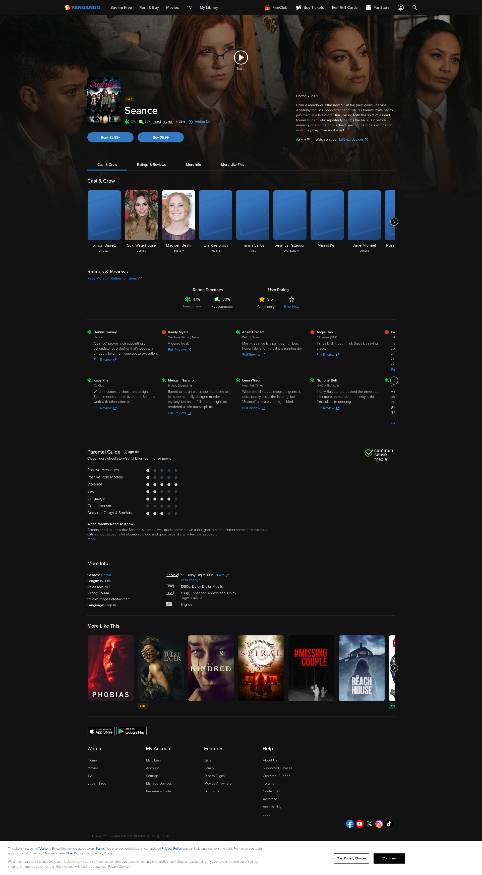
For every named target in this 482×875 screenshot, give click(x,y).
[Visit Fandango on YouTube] (359, 823)
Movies (93, 768)
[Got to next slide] (394, 221)
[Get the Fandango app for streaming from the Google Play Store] (131, 731)
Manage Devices (159, 783)
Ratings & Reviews (151, 164)
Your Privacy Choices (352, 858)
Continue (389, 858)
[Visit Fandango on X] (369, 823)
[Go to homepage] (83, 7)
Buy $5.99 (161, 137)
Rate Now (291, 307)
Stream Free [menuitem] (121, 7)
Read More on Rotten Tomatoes (112, 278)
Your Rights (75, 853)
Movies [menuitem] (172, 7)
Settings (152, 776)
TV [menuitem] (189, 7)
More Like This (232, 164)
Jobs (266, 814)
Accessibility (272, 807)
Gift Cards (211, 791)
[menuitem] (345, 7)
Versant (44, 849)
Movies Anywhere (218, 783)
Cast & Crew (107, 164)
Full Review (102, 360)
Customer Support (276, 776)
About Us (270, 760)
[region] (241, 858)
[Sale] (161, 668)
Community (266, 307)
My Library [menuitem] (209, 7)
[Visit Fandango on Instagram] (379, 823)
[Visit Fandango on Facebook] (350, 823)
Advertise (270, 799)
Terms (100, 849)
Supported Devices (277, 768)
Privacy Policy (172, 849)
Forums (268, 783)
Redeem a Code (158, 791)
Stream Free (97, 783)
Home (92, 760)
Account (152, 768)
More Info (193, 164)
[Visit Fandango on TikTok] (389, 823)
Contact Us (271, 791)
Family (209, 768)
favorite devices (351, 139)
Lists (207, 760)
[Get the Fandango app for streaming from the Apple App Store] (101, 731)
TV (90, 776)
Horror (106, 575)
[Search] (414, 7)
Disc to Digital (214, 776)
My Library (154, 760)
